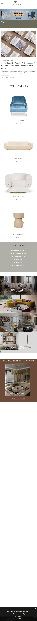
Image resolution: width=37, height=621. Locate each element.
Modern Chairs (18, 259)
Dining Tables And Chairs (18, 250)
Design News (4, 60)
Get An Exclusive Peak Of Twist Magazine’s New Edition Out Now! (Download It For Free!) (18, 65)
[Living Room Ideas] (20, 3)
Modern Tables (18, 262)
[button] (35, 384)
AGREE (19, 619)
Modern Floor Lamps (18, 256)
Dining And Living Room (18, 253)
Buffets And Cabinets (18, 265)
